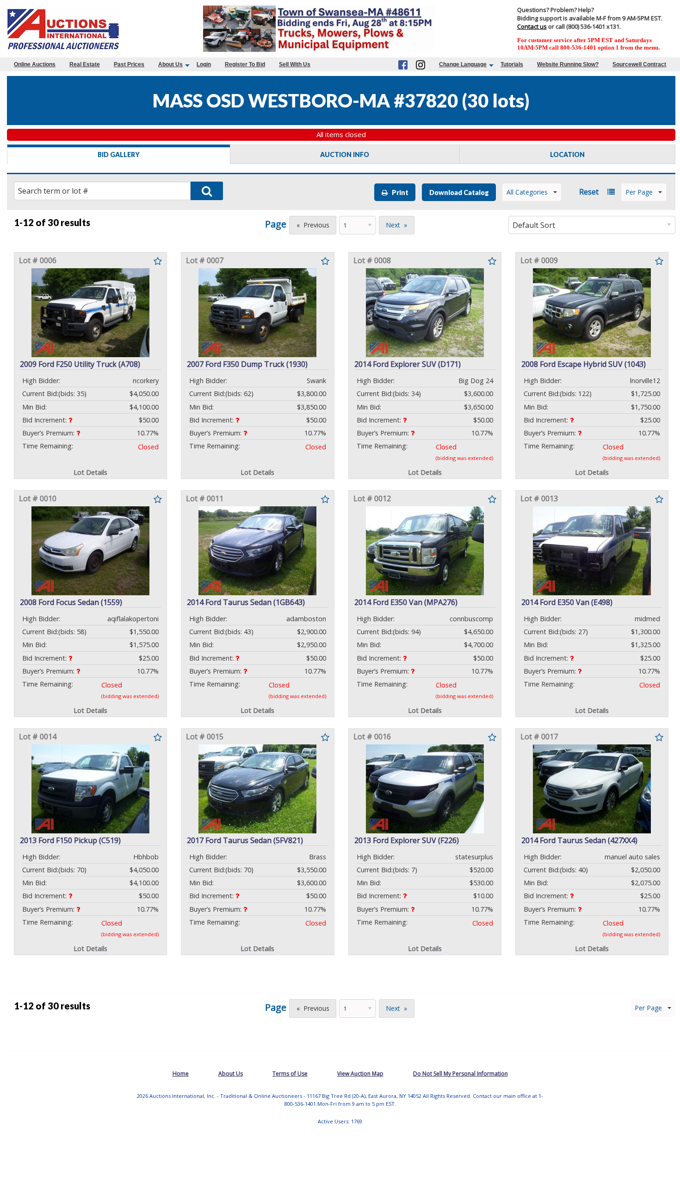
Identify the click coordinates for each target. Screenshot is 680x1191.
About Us (170, 64)
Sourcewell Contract (639, 64)
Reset (589, 192)
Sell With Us (294, 64)
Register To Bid (245, 64)
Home (181, 1074)
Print (398, 192)
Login (204, 64)
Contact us (532, 26)
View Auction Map (360, 1074)
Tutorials (512, 64)
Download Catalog (459, 192)
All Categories (527, 192)
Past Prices (129, 64)
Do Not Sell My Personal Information (460, 1074)
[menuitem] (34, 64)
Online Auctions (35, 64)
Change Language (463, 64)
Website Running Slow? (568, 64)
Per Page (639, 192)
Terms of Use (290, 1074)
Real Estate (84, 64)
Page (275, 224)
